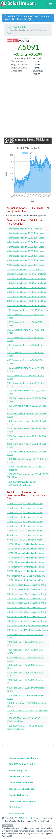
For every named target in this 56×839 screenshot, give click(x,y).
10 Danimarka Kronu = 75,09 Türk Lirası (26, 269)
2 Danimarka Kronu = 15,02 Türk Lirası (25, 233)
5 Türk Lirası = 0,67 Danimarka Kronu (25, 521)
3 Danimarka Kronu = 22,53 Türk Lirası (25, 237)
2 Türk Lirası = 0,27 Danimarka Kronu (25, 508)
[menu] (51, 4)
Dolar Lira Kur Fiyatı (30, 818)
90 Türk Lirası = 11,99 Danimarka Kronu (26, 580)
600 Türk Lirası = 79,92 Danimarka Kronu (26, 616)
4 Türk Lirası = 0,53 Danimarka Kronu (25, 517)
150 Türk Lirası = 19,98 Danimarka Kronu (26, 589)
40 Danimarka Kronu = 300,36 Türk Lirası (26, 283)
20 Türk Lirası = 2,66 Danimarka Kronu (25, 548)
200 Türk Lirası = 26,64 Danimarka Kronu (26, 594)
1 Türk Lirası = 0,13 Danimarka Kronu (25, 503)
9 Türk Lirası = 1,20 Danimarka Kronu (25, 539)
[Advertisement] (28, 106)
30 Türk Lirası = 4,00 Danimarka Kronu (25, 553)
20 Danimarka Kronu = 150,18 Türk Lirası (26, 273)
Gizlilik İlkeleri (15, 807)
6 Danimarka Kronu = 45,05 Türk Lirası (25, 251)
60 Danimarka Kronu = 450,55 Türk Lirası (26, 292)
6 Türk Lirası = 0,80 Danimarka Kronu (25, 526)
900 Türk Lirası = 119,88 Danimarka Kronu (27, 630)
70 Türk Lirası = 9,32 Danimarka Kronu (25, 571)
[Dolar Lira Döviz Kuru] (18, 3)
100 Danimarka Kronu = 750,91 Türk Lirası (27, 310)
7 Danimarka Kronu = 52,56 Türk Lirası (25, 255)
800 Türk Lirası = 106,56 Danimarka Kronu (27, 625)
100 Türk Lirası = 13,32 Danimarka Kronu (26, 585)
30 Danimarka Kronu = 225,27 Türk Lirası (26, 278)
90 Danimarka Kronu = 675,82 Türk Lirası (26, 305)
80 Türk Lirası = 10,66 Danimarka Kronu (26, 575)
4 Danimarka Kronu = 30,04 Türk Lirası (25, 242)
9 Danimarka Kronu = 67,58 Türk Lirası (25, 265)
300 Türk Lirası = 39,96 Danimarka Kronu (26, 602)
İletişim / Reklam (16, 813)
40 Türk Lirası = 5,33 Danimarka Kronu (25, 557)
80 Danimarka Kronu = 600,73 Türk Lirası (26, 301)
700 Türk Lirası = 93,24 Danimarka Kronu (26, 621)
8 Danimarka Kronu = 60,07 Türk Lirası (25, 260)
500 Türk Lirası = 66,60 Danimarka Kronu (26, 612)
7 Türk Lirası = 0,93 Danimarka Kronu (25, 530)
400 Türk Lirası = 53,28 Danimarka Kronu (26, 607)
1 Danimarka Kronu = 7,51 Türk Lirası (25, 228)
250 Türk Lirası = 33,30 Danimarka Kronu (26, 598)
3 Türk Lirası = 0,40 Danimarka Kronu (25, 512)
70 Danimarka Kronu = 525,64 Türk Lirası (26, 296)
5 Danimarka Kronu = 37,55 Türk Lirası (25, 246)
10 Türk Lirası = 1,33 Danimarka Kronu (25, 544)
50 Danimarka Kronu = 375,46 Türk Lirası (26, 287)
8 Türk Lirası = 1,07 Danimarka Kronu (25, 535)
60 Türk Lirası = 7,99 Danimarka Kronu (25, 566)
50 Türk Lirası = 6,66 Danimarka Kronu (25, 562)
